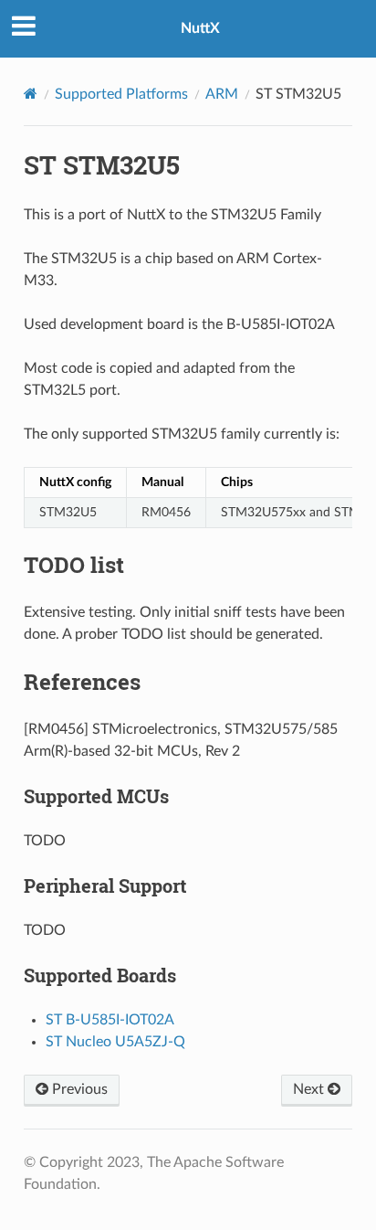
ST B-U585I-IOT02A (110, 1020)
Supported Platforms (121, 94)
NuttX (200, 28)
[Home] (30, 93)
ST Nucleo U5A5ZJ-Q (115, 1041)
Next (310, 1089)
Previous (78, 1089)
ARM (221, 94)
